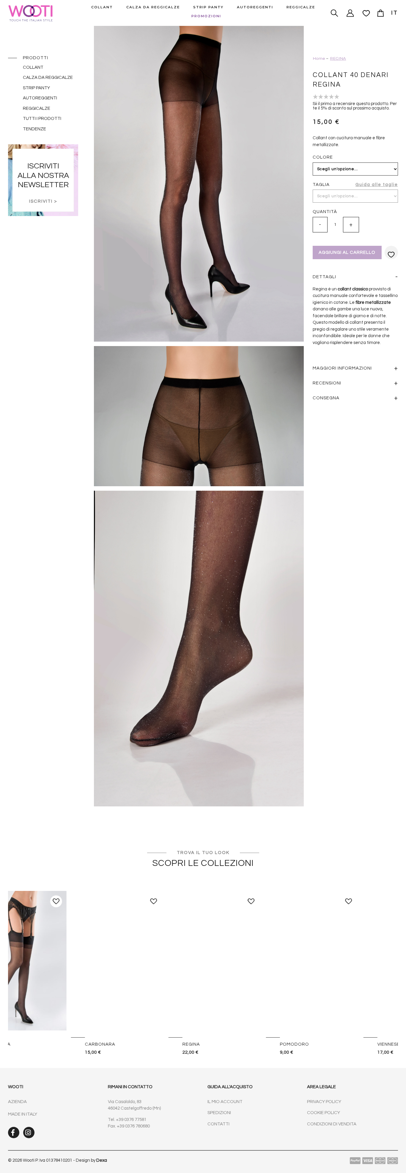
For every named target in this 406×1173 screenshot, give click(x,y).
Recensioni (327, 383)
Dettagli (324, 277)
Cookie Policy (323, 1113)
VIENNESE (35, 1044)
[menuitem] (102, 7)
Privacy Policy (324, 1102)
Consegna (326, 398)
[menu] (203, 13)
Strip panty (36, 88)
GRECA (130, 1044)
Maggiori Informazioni (342, 368)
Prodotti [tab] (35, 58)
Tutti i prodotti (42, 118)
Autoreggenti (40, 98)
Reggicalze (36, 108)
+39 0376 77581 (131, 1119)
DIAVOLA (229, 1044)
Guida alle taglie (376, 184)
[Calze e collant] (37, 13)
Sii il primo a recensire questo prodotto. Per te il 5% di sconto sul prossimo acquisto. (355, 105)
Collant (33, 67)
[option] (56, 973)
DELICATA (328, 1044)
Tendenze (34, 129)
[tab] (355, 277)
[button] (394, 13)
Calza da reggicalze (48, 77)
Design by (91, 1160)
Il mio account (225, 1102)
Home (319, 58)
